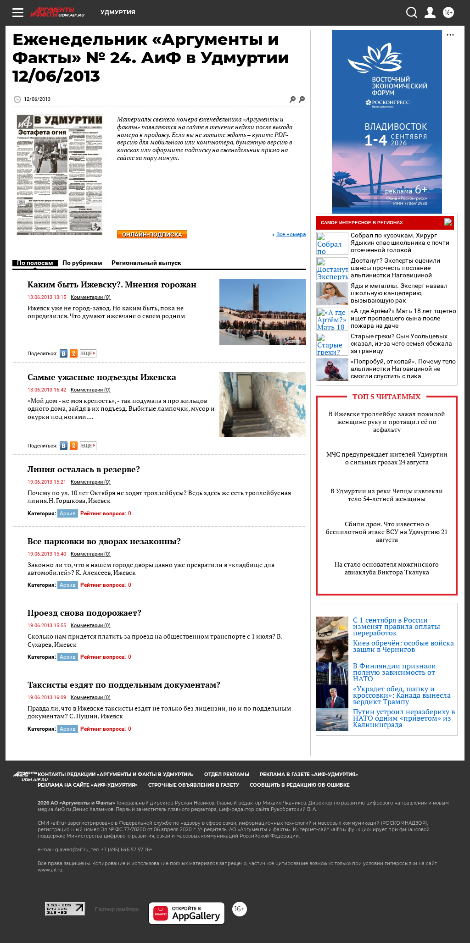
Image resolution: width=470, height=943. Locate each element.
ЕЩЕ (87, 354)
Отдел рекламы (226, 775)
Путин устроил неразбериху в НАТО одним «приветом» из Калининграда (404, 718)
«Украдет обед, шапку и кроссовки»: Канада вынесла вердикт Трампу (402, 695)
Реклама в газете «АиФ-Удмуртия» (309, 775)
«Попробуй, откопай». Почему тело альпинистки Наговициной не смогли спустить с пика (403, 369)
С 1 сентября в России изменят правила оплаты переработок (396, 626)
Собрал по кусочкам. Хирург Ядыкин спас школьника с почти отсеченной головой (400, 243)
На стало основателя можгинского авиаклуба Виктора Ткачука (387, 568)
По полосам (35, 262)
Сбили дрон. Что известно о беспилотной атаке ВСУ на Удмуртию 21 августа (387, 531)
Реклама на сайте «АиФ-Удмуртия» (88, 785)
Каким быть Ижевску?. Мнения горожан (112, 284)
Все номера (291, 234)
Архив (68, 513)
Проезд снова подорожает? (84, 612)
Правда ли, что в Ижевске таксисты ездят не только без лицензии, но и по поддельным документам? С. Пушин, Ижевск (159, 712)
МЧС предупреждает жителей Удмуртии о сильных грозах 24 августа (387, 458)
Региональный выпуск (146, 262)
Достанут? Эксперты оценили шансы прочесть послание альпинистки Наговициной (395, 268)
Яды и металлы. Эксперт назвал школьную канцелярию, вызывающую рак (399, 293)
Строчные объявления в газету (193, 785)
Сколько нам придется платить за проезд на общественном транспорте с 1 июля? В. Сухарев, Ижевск (155, 640)
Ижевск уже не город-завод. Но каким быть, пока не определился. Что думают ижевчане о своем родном (106, 312)
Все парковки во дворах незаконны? (104, 540)
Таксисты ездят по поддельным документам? (124, 684)
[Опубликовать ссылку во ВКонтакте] (63, 353)
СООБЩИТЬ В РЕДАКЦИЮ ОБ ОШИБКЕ (300, 785)
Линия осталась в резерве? (84, 468)
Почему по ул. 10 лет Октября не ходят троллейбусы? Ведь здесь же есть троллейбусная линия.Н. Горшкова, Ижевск (159, 497)
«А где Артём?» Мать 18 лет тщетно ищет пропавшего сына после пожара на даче (403, 318)
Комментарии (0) (91, 297)
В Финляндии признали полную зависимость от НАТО (394, 672)
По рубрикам (82, 262)
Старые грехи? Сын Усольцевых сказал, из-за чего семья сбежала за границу (401, 343)
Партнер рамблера (117, 909)
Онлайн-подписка (152, 234)
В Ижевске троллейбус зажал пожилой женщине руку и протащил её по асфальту (387, 421)
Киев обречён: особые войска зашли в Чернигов (403, 646)
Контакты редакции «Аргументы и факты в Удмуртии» (116, 775)
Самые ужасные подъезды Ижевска (102, 376)
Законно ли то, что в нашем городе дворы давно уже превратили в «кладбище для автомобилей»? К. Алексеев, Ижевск (151, 569)
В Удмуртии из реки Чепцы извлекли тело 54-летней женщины (386, 494)
